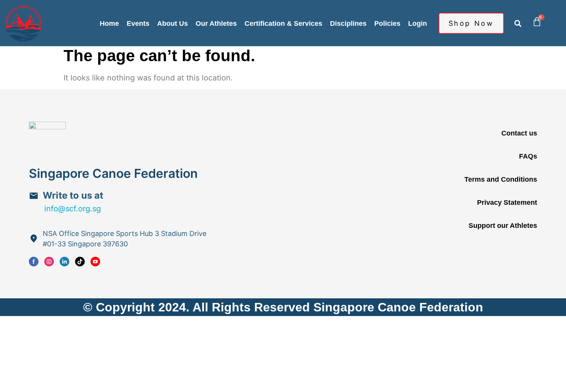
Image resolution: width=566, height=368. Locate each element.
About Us (172, 23)
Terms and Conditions (500, 179)
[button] (518, 23)
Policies (387, 23)
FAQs (528, 156)
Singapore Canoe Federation (113, 173)
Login (417, 23)
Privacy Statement (507, 202)
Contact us (519, 133)
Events (138, 23)
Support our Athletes (503, 225)
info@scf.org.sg (72, 208)
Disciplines (348, 23)
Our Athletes (216, 23)
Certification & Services (283, 23)
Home (109, 23)
